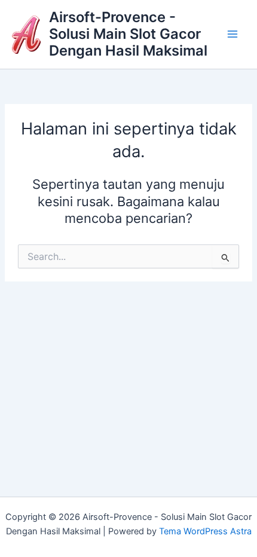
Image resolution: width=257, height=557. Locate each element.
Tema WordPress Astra (205, 531)
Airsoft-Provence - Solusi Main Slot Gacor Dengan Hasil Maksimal (128, 34)
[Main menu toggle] (232, 34)
